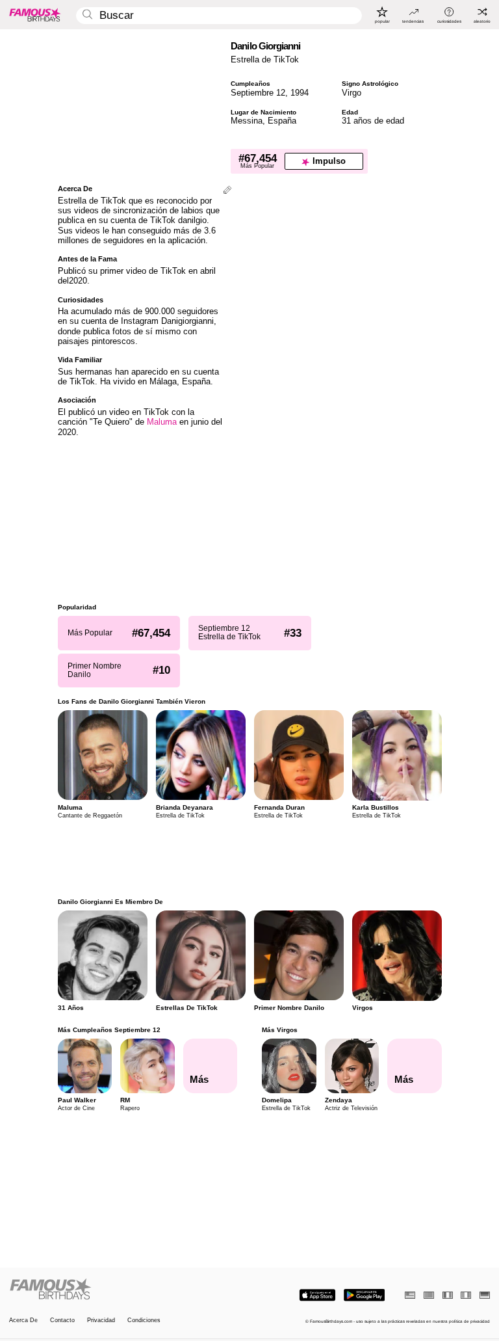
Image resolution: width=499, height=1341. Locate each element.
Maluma (162, 422)
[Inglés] (410, 1295)
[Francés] (447, 1295)
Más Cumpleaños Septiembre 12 (109, 1029)
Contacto (62, 1320)
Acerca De (23, 1320)
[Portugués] (429, 1295)
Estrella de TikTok (265, 59)
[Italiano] (466, 1295)
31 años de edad (373, 121)
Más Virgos (280, 1029)
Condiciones (143, 1320)
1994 (299, 93)
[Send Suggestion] (227, 191)
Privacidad (101, 1320)
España (282, 121)
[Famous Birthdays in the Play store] (364, 1295)
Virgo (351, 93)
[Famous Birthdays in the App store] (317, 1295)
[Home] (127, 1289)
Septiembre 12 (258, 93)
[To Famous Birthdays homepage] (35, 14)
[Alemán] (485, 1295)
